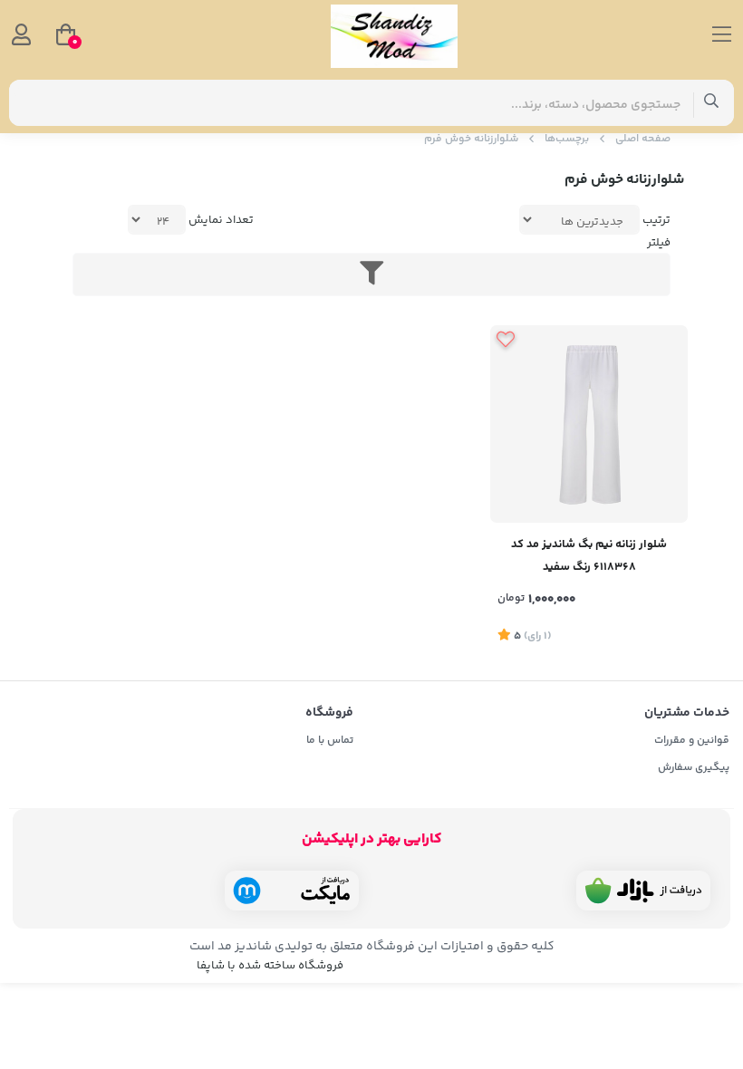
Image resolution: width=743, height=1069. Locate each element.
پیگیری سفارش (693, 767)
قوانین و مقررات (691, 740)
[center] (711, 102)
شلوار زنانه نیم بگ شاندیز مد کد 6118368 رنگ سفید (589, 555)
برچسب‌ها (567, 139)
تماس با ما (329, 740)
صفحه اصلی (643, 139)
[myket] (292, 890)
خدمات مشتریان (686, 713)
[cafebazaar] (643, 890)
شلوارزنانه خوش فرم (471, 139)
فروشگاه (329, 713)
